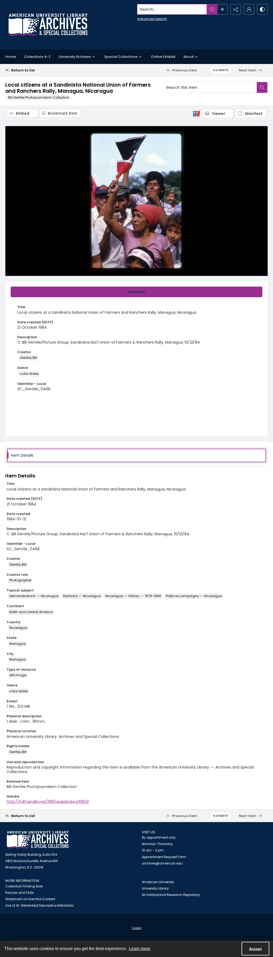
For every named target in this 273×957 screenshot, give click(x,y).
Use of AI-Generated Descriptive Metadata (39, 905)
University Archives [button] (75, 56)
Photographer (20, 580)
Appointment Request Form (164, 857)
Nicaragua (18, 627)
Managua (17, 643)
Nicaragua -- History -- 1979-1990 (133, 596)
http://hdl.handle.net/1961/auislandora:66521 (48, 801)
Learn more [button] (139, 948)
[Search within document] (262, 87)
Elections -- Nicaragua (82, 596)
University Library (155, 888)
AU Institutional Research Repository (171, 894)
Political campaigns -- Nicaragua (194, 596)
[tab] (136, 292)
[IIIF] (196, 113)
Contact (136, 928)
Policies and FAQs (19, 892)
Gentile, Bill (28, 357)
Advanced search (152, 19)
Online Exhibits (163, 56)
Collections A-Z (37, 56)
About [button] (188, 56)
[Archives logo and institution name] (48, 25)
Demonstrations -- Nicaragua (34, 596)
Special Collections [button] (121, 56)
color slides (29, 373)
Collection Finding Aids (24, 886)
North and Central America (31, 612)
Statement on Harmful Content (30, 899)
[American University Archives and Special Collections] (37, 840)
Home (10, 56)
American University (158, 882)
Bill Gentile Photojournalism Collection (38, 97)
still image (17, 675)
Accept (255, 949)
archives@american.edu (162, 863)
